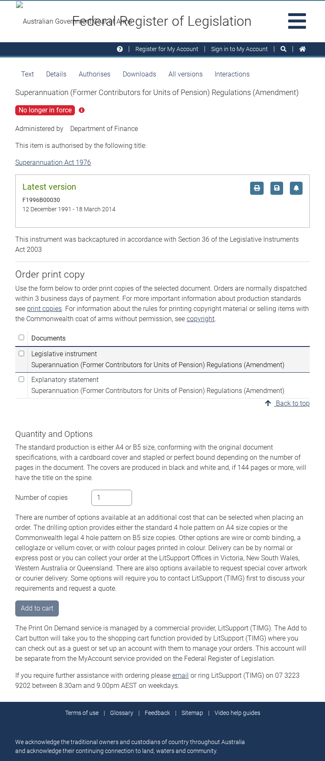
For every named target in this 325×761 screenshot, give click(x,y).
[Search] (283, 49)
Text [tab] (27, 74)
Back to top (292, 403)
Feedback (157, 712)
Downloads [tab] (139, 74)
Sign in (239, 49)
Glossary (121, 712)
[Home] (302, 49)
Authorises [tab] (94, 74)
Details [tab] (56, 74)
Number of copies (41, 498)
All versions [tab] (185, 74)
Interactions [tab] (232, 74)
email (180, 675)
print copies (44, 309)
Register (166, 49)
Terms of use (82, 712)
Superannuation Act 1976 (53, 162)
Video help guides (237, 712)
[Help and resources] (120, 49)
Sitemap (192, 712)
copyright (201, 319)
